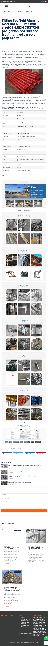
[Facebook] (42, 1)
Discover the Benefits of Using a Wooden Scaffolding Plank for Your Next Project (12, 589)
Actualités (19, 43)
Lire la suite (6, 563)
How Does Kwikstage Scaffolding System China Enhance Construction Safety (35, 548)
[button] (29, 6)
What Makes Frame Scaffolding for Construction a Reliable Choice (12, 547)
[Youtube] (46, 1)
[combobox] (2, 498)
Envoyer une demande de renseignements (24, 511)
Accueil (2, 11)
